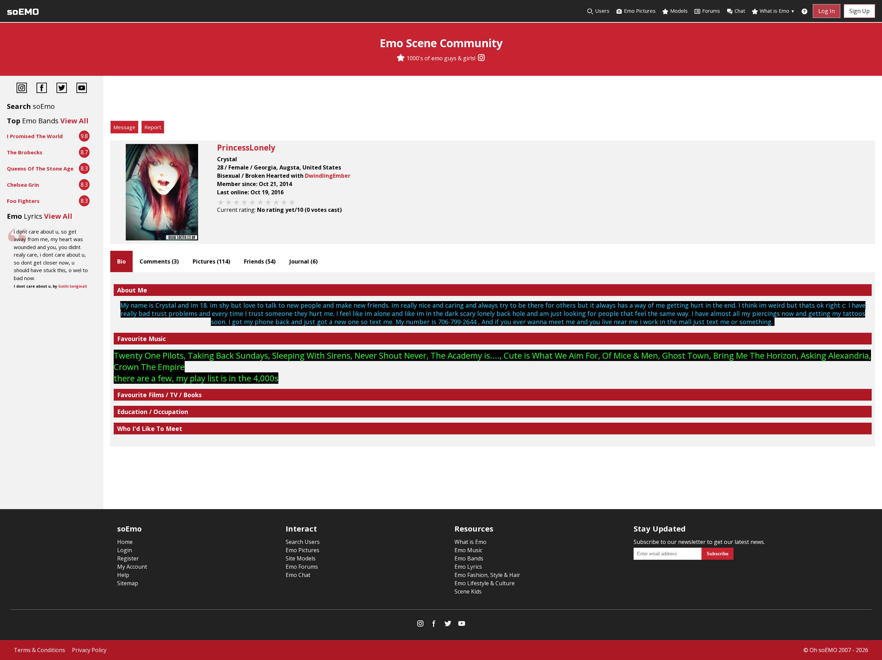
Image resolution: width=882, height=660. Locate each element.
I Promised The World (35, 136)
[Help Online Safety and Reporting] (804, 11)
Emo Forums (302, 566)
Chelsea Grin (23, 184)
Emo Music (468, 550)
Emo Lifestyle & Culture (484, 583)
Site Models (301, 558)
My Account (132, 566)
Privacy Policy (89, 650)
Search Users (303, 542)
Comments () (159, 261)
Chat (740, 10)
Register (128, 558)
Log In (826, 11)
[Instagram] (481, 58)
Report (152, 127)
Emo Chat (298, 575)
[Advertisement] (492, 100)
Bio (121, 261)
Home (125, 542)
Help (123, 575)
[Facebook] (42, 89)
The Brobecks (24, 152)
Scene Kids (468, 591)
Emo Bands (468, 558)
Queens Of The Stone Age (40, 168)
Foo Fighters (23, 200)
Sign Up (859, 11)
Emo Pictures (639, 10)
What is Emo (776, 10)
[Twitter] (62, 89)
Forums (711, 10)
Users (601, 10)
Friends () (260, 261)
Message (124, 127)
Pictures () (211, 261)
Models (678, 10)
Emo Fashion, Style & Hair (487, 575)
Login (124, 550)
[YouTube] (81, 89)
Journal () (303, 261)
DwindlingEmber (327, 175)
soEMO (23, 12)
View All (74, 120)
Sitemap (127, 583)
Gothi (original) (72, 286)
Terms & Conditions (39, 650)
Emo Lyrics (468, 566)
